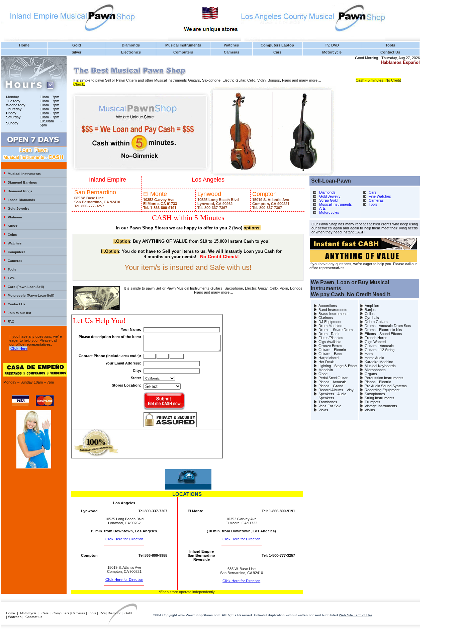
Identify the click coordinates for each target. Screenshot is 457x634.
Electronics (131, 52)
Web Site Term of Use (355, 615)
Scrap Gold (328, 200)
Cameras (231, 52)
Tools (390, 45)
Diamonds (131, 45)
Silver (76, 52)
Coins (12, 234)
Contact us (33, 617)
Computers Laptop (277, 45)
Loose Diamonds (21, 200)
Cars (277, 52)
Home (24, 45)
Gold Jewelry (18, 208)
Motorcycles (329, 212)
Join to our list (19, 313)
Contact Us (390, 52)
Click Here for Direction (124, 539)
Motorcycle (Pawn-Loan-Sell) (31, 295)
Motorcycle (332, 52)
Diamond (114, 613)
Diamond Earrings (22, 182)
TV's (11, 278)
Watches (231, 45)
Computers (183, 52)
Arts (322, 208)
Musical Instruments (183, 45)
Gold (76, 45)
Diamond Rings (20, 191)
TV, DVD (332, 45)
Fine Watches (380, 196)
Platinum (15, 217)
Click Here (18, 348)
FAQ (11, 321)
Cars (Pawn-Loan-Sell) (26, 287)
